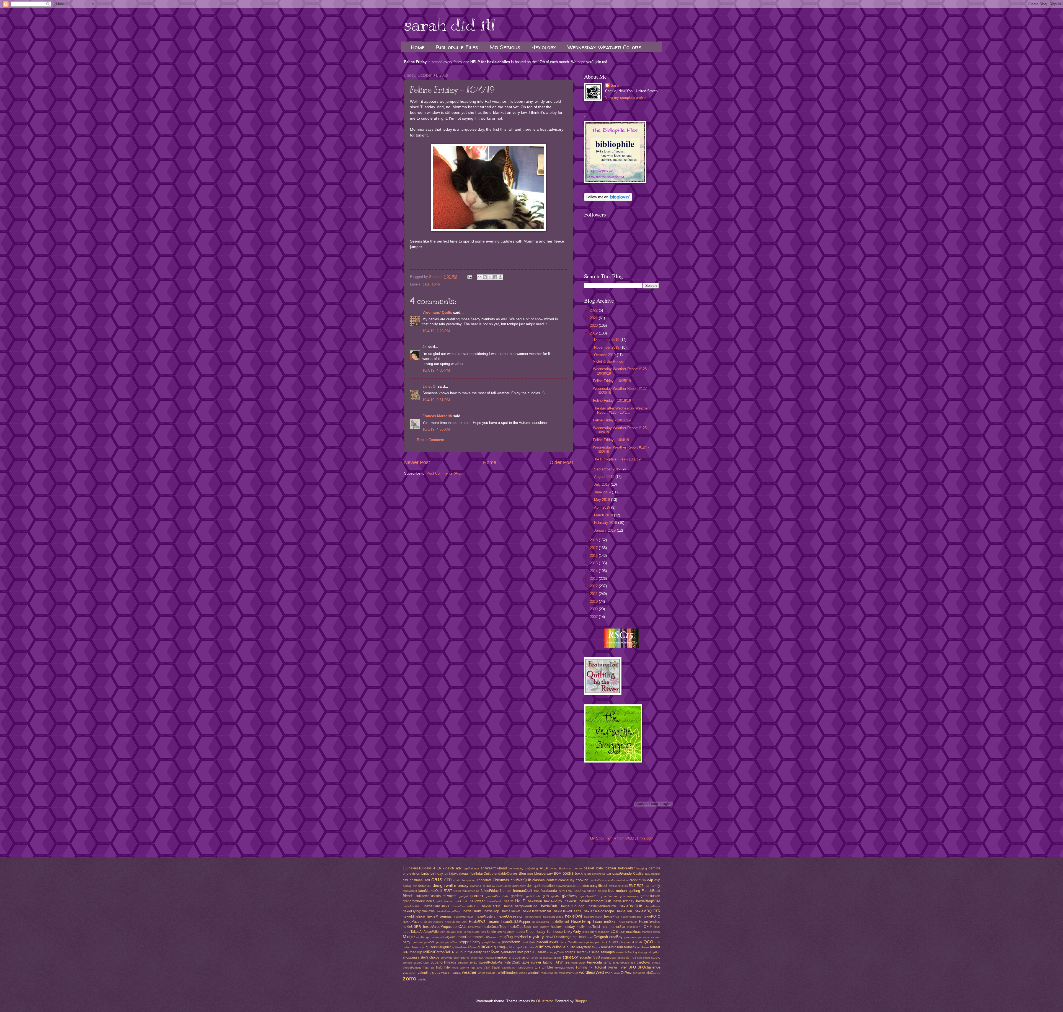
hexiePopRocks (631, 916)
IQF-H (647, 927)
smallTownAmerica (482, 957)
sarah (542, 952)
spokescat (546, 957)
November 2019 (607, 347)
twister (612, 967)
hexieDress (653, 906)
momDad (464, 937)
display (490, 885)
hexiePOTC (651, 916)
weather (469, 972)
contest (551, 880)
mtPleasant (491, 937)
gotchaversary (629, 896)
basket (589, 868)
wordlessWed (591, 972)
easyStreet (598, 886)
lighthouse (555, 931)
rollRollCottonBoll (437, 952)
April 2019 (602, 507)
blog (530, 873)
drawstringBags (566, 885)
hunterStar (617, 926)
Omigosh (601, 937)
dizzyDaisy (519, 885)
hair (465, 901)
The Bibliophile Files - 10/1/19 (617, 459)
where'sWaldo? (487, 972)
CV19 (642, 880)
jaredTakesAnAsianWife (421, 931)
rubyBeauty (473, 952)
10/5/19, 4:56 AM (436, 429)
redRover (643, 947)
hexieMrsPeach (464, 916)
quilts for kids (526, 947)
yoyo (617, 972)
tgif (633, 962)
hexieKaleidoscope (599, 911)
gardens (517, 896)
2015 (594, 563)
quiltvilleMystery (579, 947)
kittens (501, 931)
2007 (594, 617)
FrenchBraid (651, 890)
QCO (648, 941)
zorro (436, 284)
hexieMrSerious (439, 916)
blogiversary (543, 873)
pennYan (451, 942)
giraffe (555, 896)
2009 (594, 609)
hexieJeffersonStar (537, 911)
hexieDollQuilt (631, 906)
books (568, 873)
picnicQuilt (528, 942)
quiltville (558, 947)
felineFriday (490, 890)
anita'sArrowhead (494, 868)
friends (408, 896)
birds (425, 873)
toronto (464, 967)
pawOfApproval (434, 942)
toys (479, 967)
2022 (594, 310)
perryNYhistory (491, 942)
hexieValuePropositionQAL (444, 927)
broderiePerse (596, 873)
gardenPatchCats (497, 896)
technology (578, 962)
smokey (501, 957)
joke (460, 931)
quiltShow (543, 947)
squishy (585, 957)
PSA (638, 942)
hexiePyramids (433, 921)
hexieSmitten (540, 921)
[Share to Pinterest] (500, 277)
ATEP (544, 868)
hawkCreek (494, 901)
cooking (582, 880)
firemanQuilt (522, 891)
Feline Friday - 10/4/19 (611, 440)
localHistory (589, 931)
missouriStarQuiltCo (444, 937)
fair (646, 886)
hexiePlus (611, 916)
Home (418, 47)
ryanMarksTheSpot (514, 952)
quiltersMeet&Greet (464, 947)
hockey (556, 926)
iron (657, 926)
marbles (647, 931)
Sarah (616, 85)
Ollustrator (544, 1001)
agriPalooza (471, 868)
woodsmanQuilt (568, 972)
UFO (632, 967)
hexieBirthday (623, 901)
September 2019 (607, 469)
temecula (594, 962)
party (406, 942)
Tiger (426, 967)
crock (633, 880)
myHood (521, 937)
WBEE (457, 972)
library (540, 931)
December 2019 (607, 340)
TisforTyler (443, 967)
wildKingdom (508, 972)
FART (448, 890)
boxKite (580, 873)
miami (656, 931)
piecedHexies (547, 942)
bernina (654, 868)
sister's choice (428, 957)
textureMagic (621, 962)
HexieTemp (581, 921)
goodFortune (609, 896)
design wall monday (451, 885)
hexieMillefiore (414, 916)
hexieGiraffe (472, 911)
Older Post (561, 462)
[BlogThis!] (484, 277)
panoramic (630, 937)
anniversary (516, 868)
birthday (436, 873)
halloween (478, 901)
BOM (557, 873)
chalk (456, 880)
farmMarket (410, 890)
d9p (657, 880)
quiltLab (511, 947)
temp (607, 962)
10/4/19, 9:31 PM (436, 400)
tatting (547, 962)
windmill (534, 972)
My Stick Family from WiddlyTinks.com (621, 838)
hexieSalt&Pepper (515, 922)
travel (496, 967)
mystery (536, 936)
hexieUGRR (412, 926)
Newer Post (417, 462)
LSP (622, 931)
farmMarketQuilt (430, 890)
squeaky (570, 957)
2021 (594, 318)
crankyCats (597, 880)
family (655, 886)
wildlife (523, 972)
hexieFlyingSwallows (419, 911)
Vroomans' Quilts (437, 312)
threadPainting (412, 967)
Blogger (581, 1001)
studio (655, 957)
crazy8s (610, 880)
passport (417, 942)
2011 (594, 594)
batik (599, 868)
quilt (657, 942)
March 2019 (604, 515)
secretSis (583, 952)
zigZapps (653, 972)
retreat (655, 947)
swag (473, 962)
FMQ (569, 890)
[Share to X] (490, 277)
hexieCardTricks (436, 906)
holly (581, 926)
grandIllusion (650, 896)
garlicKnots (533, 896)
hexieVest (474, 926)
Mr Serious (504, 47)
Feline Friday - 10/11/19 (612, 420)
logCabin (604, 931)
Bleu (522, 873)
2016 (594, 555)
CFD (447, 880)
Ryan (495, 952)
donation (548, 885)
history (544, 926)
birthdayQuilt (481, 873)
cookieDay (566, 880)
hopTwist (593, 926)
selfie (595, 952)
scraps (570, 952)
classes (538, 880)
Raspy (596, 947)
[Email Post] (469, 277)
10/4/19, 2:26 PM (436, 331)
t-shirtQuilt (512, 962)
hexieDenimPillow (602, 906)
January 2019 (605, 530)
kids (483, 931)
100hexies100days (417, 868)
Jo (424, 347)
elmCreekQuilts (618, 885)
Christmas (501, 880)
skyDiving (447, 957)
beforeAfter (626, 868)
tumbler (547, 967)
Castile (638, 873)
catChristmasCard (416, 880)
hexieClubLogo (572, 906)
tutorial (600, 967)
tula (537, 967)
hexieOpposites (553, 916)
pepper (464, 941)
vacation (409, 972)
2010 (594, 601)
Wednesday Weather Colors (604, 47)
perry (476, 942)
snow (535, 957)
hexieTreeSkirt (604, 922)
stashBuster (608, 957)
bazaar (610, 868)
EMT (632, 885)
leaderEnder (525, 931)
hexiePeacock (593, 916)
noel (589, 937)
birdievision (411, 873)
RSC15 (457, 952)
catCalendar (652, 873)
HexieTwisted (649, 922)
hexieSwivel (560, 921)
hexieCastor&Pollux (465, 906)
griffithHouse (445, 901)
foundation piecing (594, 890)
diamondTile (478, 885)
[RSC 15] (621, 646)
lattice (510, 931)
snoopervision (519, 957)
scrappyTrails (555, 952)
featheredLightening (466, 890)
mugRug (506, 937)
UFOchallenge (649, 967)
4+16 (437, 868)
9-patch (448, 868)
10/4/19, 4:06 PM (436, 370)
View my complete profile (625, 98)
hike (535, 926)
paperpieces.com (649, 937)
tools (455, 967)
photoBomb (511, 942)
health (508, 901)
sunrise (407, 962)
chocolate (484, 880)
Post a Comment (430, 440)
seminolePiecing (626, 952)
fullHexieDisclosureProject (436, 896)
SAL (533, 952)
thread (656, 962)
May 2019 (602, 500)
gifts (546, 896)
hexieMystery (486, 916)
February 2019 (606, 523)
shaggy (642, 952)
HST (604, 926)
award (554, 868)
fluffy (562, 890)
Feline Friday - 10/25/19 (612, 381)
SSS (596, 957)
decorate (425, 885)
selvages (607, 952)
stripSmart (643, 957)
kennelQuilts (471, 931)
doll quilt (533, 886)
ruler (486, 952)
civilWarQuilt (521, 880)
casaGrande (622, 873)
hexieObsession (510, 916)
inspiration (633, 926)
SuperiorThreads (443, 962)
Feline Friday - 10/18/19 (612, 400)
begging (641, 868)
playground (627, 942)
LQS (614, 931)
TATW (558, 962)
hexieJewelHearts (567, 911)
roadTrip (415, 952)
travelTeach (509, 967)
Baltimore (565, 868)
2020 (594, 325)
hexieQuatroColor (456, 921)
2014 (594, 571)
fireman (505, 890)
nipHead (579, 937)
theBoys (643, 962)
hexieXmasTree (494, 926)
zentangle (639, 972)
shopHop (654, 952)
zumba (422, 979)
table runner (531, 962)
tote (473, 967)
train (487, 967)
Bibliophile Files (457, 47)
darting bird (410, 885)
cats (426, 284)
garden (476, 895)
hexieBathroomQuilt (595, 901)
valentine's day (429, 972)
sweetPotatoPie (491, 962)
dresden (583, 885)
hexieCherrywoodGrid (520, 906)
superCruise (421, 962)
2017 (594, 548)
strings (631, 957)
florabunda (549, 890)
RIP (405, 952)
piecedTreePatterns (572, 942)
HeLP (520, 900)
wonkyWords (549, 972)
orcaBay (616, 937)
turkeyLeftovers (564, 967)
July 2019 (602, 484)
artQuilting (531, 868)
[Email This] (479, 277)
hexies (493, 921)
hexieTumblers (628, 921)
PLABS (613, 942)
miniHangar (423, 937)
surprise (463, 962)
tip (432, 967)
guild (458, 901)
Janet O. (429, 386)
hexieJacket (511, 911)
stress (621, 957)
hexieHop (491, 911)
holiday (569, 927)
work (609, 972)
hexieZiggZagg (520, 926)
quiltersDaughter (438, 947)
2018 (594, 540)
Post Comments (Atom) (446, 473)
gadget (463, 896)
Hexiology (544, 47)
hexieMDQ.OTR (647, 911)
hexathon (535, 901)
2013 (594, 578)
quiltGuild (485, 947)
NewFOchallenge (558, 937)
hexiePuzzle (412, 922)
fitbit (536, 890)
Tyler (623, 967)
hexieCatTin (491, 906)
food (577, 891)
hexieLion (624, 911)
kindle (491, 931)
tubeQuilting (525, 967)
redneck (630, 947)
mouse (478, 937)
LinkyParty (572, 931)
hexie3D (571, 901)
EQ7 (640, 885)
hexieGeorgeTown (449, 911)
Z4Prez (626, 972)
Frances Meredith (437, 416)
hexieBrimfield (411, 906)
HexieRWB (477, 921)
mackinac (633, 931)
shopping (410, 957)
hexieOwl (573, 916)
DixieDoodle (504, 885)
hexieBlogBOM (648, 901)
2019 (594, 333)
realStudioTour (612, 947)
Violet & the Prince (608, 361)
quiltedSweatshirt (414, 947)
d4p (650, 880)
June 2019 (603, 492)
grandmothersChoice (419, 901)
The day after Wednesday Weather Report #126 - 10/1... (621, 410)
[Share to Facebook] (495, 277)
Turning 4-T (585, 967)
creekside (622, 880)
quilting (499, 947)
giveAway (569, 896)
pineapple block (596, 942)
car (609, 873)
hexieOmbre (533, 916)
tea (566, 962)
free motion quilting (624, 891)
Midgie (409, 936)
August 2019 (604, 477)
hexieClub (549, 906)
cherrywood (468, 880)
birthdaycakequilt (457, 873)
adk (459, 868)
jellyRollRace (448, 931)
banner (577, 868)
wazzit (446, 972)
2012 (594, 586)
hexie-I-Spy (553, 901)
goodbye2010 (589, 896)
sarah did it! (449, 25)
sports (557, 957)
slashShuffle (461, 957)
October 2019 (605, 355)
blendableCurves (505, 873)
